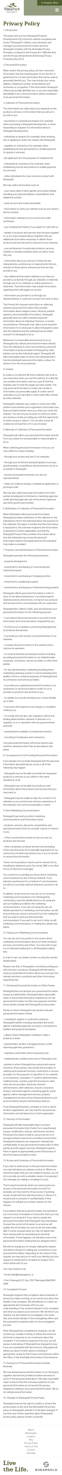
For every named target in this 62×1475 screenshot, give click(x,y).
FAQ (31, 1440)
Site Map (31, 1453)
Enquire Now (50, 2)
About (31, 1430)
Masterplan (31, 1433)
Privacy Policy (31, 1443)
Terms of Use (31, 1446)
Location (31, 1436)
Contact (31, 1450)
